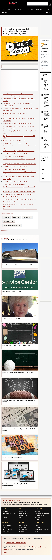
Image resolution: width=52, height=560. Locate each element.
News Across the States (9, 513)
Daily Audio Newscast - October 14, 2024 (15, 113)
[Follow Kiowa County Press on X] (43, 164)
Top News (5, 511)
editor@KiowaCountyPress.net (16, 543)
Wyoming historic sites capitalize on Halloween (17, 123)
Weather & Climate (7, 527)
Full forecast (44, 69)
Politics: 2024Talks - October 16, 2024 (14, 156)
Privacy (36, 531)
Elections (5, 517)
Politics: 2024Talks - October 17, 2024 (14, 169)
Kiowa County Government (42, 513)
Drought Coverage (7, 529)
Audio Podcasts (23, 529)
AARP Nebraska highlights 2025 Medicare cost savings (19, 151)
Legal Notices (38, 519)
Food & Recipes (23, 525)
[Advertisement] (19, 80)
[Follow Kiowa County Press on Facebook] (43, 169)
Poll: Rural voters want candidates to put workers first (19, 116)
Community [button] (21, 9)
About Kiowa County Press (42, 529)
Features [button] (46, 9)
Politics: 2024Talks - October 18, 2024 (14, 184)
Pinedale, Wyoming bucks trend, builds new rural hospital (20, 209)
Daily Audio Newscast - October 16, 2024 (15, 153)
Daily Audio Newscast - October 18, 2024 (15, 181)
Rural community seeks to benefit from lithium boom (19, 191)
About (48, 12)
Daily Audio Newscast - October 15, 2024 (15, 143)
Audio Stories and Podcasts (12, 225)
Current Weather (7, 525)
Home (3, 9)
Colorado (16, 217)
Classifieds (38, 9)
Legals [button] (4, 12)
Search (36, 525)
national (6, 217)
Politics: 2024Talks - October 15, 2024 (14, 140)
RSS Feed (37, 527)
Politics (4, 515)
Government (38, 511)
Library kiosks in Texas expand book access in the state (19, 164)
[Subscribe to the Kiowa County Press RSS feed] (43, 173)
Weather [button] (30, 9)
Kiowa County (27, 217)
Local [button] (8, 9)
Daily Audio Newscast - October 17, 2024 (15, 166)
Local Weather (6, 531)
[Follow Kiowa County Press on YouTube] (43, 178)
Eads (20, 517)
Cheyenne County (9, 221)
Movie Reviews (22, 527)
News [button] (14, 9)
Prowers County (23, 515)
